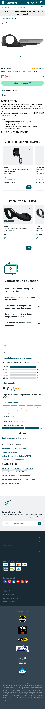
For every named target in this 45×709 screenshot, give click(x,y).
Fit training (29, 468)
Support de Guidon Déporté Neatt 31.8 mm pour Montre (16, 170)
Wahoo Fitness (6, 68)
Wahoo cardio (31, 479)
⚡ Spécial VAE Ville (24, 456)
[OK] (39, 523)
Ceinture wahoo (21, 472)
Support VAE (6, 460)
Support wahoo (7, 472)
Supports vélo (20, 448)
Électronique (7, 448)
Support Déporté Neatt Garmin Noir (15, 228)
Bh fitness (5, 468)
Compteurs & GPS (9, 18)
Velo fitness (17, 468)
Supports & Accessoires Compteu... (15, 452)
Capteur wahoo (24, 475)
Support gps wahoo (9, 475)
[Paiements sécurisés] (15, 567)
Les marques (7, 545)
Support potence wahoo (10, 483)
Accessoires (20, 460)
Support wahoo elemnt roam (12, 479)
